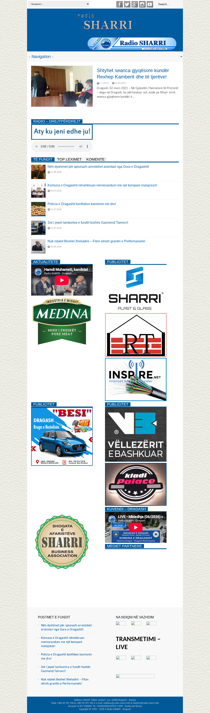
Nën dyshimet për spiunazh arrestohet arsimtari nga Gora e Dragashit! (98, 166)
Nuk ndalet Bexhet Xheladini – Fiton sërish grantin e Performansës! (96, 241)
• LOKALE (104, 83)
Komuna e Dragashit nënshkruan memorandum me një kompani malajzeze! (102, 185)
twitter (127, 4)
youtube (150, 4)
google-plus (134, 4)
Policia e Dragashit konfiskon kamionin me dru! (82, 204)
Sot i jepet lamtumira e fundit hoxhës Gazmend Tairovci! (88, 222)
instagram (142, 4)
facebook (119, 4)
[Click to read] (62, 86)
